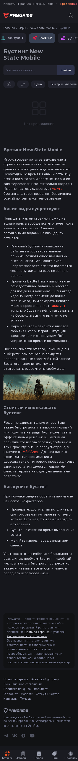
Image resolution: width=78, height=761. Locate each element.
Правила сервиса (37, 632)
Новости (9, 4)
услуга (57, 188)
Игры (22, 28)
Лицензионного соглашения (27, 636)
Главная (9, 28)
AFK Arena (31, 451)
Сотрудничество (47, 694)
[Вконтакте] (14, 737)
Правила (24, 4)
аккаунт (58, 305)
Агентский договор (45, 679)
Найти (66, 70)
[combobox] (70, 15)
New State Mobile (42, 28)
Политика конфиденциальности (26, 689)
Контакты (10, 699)
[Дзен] (23, 737)
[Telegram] (6, 737)
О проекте (10, 694)
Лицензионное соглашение (23, 684)
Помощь (39, 4)
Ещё (51, 4)
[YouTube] (32, 737)
